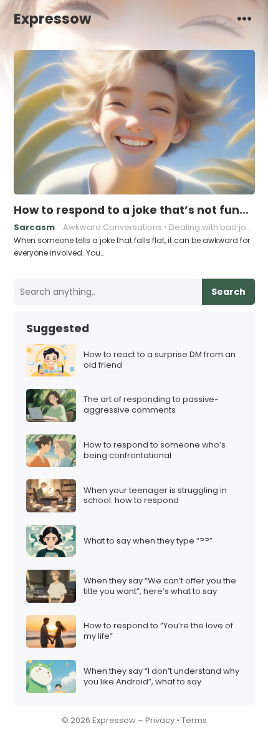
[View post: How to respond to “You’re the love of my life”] (51, 631)
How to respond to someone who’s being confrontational (155, 450)
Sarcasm (34, 227)
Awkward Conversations (112, 227)
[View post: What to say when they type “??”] (51, 541)
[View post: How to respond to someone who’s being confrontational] (51, 450)
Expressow (52, 19)
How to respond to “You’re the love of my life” (158, 631)
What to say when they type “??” (148, 541)
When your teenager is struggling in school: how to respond (155, 496)
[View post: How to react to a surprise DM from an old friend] (51, 360)
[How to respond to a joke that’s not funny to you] (134, 123)
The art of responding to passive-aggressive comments (151, 405)
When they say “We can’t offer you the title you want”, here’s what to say (160, 586)
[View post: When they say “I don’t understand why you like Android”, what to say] (51, 676)
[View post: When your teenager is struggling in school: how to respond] (51, 495)
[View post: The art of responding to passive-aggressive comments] (51, 405)
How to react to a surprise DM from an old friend (160, 360)
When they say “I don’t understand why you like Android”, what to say (161, 677)
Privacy (160, 720)
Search (228, 291)
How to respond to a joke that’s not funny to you (134, 210)
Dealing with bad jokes (215, 227)
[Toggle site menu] (244, 18)
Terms (194, 720)
